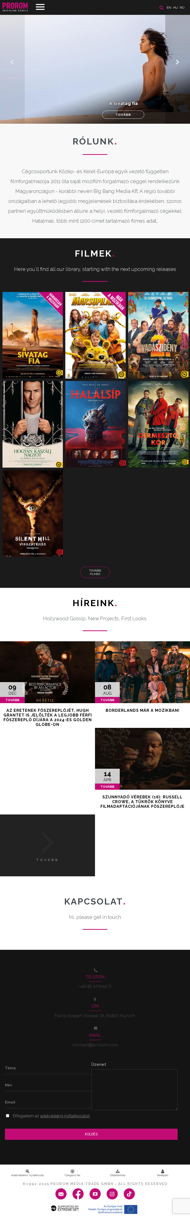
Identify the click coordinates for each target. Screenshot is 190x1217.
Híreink (95, 603)
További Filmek (95, 572)
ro (182, 7)
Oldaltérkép (117, 1175)
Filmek (95, 253)
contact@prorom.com (95, 1045)
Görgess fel (72, 1175)
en (169, 7)
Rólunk (95, 141)
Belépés (162, 1175)
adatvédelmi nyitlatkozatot (65, 1116)
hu (175, 7)
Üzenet (98, 1064)
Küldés (91, 1134)
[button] (177, 62)
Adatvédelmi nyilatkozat (27, 1175)
